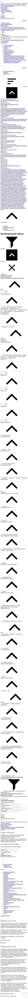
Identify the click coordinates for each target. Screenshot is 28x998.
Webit (19, 846)
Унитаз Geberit (4, 155)
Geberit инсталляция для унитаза (13, 195)
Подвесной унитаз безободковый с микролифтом (13, 189)
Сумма (2, 811)
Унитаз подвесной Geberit (13, 204)
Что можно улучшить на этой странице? (12, 828)
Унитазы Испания (16, 127)
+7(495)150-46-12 (18, 955)
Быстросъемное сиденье (7, 578)
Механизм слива (5, 450)
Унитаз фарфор (4, 104)
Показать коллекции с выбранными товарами (12, 278)
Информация (7, 865)
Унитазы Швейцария (19, 128)
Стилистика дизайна (6, 763)
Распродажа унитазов (18, 183)
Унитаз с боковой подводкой (8, 136)
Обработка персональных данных (12, 61)
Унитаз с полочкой (19, 113)
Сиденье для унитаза (6, 119)
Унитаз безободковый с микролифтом (10, 171)
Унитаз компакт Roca (13, 177)
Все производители (9, 45)
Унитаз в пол (8, 147)
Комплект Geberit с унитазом (15, 181)
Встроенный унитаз (9, 113)
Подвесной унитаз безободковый (12, 195)
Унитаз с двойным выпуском (8, 145)
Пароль (2, 850)
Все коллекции (8, 275)
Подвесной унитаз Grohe (7, 203)
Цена (2, 289)
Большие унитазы (14, 165)
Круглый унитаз (18, 132)
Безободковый (4, 479)
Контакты (12, 58)
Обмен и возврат (19, 58)
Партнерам (13, 57)
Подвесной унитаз (5, 108)
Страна (3, 338)
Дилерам (6, 59)
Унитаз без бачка (5, 115)
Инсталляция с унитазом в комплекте (14, 200)
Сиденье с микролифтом (7, 550)
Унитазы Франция (8, 128)
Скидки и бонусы (19, 55)
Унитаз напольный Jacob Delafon (9, 191)
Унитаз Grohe (19, 155)
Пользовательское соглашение (11, 62)
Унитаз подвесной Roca (14, 197)
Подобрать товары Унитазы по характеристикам (14, 791)
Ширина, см (4, 375)
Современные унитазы (13, 100)
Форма (2, 702)
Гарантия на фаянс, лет (6, 748)
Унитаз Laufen (12, 155)
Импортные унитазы (6, 125)
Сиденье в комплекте (6, 507)
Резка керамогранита (9, 51)
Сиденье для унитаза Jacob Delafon (17, 175)
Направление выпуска (6, 521)
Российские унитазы (6, 127)
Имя (2, 803)
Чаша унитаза (11, 120)
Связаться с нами (8, 867)
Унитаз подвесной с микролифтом (12, 205)
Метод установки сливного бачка (9, 536)
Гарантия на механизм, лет (7, 663)
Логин (2, 849)
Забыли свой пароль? (6, 855)
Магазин (6, 47)
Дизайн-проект (7, 46)
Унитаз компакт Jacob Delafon (18, 201)
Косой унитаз (19, 145)
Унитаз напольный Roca (7, 169)
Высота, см (3, 390)
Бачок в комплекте (5, 436)
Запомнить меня (6, 852)
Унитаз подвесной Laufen (7, 176)
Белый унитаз (4, 161)
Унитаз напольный (15, 108)
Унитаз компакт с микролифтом (16, 207)
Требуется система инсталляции (9, 564)
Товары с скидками (5, 342)
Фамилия (3, 805)
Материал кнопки (5, 635)
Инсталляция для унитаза (12, 112)
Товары (3, 275)
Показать (3, 777)
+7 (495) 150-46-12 (5, 10)
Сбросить (8, 778)
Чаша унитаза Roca (5, 173)
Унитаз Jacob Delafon (8, 156)
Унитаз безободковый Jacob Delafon (13, 193)
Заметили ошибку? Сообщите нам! (10, 827)
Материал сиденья (5, 422)
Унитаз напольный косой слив (19, 172)
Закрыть (2, 815)
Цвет (2, 632)
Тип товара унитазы (6, 294)
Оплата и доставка (8, 50)
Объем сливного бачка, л (7, 678)
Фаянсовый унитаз (13, 104)
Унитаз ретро (4, 100)
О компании (7, 55)
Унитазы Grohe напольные (15, 192)
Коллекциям (8, 793)
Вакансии (12, 55)
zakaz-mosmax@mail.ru (6, 11)
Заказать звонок (5, 826)
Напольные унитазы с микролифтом (18, 188)
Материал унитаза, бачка (7, 592)
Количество (4, 810)
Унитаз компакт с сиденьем (8, 208)
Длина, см (3, 359)
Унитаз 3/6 (3, 151)
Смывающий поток (6, 719)
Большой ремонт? (8, 53)
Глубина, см (4, 406)
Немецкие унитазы (16, 125)
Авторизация (4, 8)
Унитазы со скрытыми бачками (13, 109)
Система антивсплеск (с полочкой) (9, 493)
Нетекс (17, 844)
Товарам (3, 793)
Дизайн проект (12, 59)
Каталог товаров (8, 864)
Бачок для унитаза (16, 119)
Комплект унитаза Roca (7, 183)
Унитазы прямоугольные (7, 132)
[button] (4, 7)
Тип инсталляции (5, 649)
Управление (4, 705)
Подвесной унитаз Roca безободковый (13, 198)
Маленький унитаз (5, 165)
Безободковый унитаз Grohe (8, 185)
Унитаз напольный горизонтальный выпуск (12, 178)
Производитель (4, 314)
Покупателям (7, 57)
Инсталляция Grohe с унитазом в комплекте (12, 184)
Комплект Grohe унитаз (19, 169)
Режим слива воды (5, 733)
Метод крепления (5, 608)
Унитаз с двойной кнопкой (7, 141)
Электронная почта (6, 808)
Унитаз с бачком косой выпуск (11, 187)
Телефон (3, 807)
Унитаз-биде (20, 111)
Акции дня (6, 49)
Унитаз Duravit (18, 156)
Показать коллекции (6, 276)
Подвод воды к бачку (6, 465)
